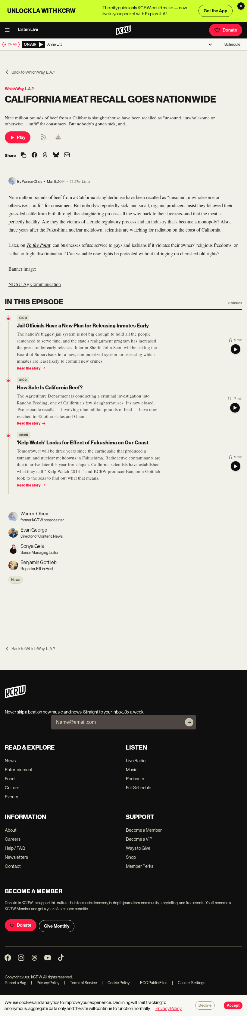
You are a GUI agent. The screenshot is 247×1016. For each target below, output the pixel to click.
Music (131, 769)
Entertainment (19, 769)
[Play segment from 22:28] (8, 436)
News (15, 580)
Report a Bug (15, 983)
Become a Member (144, 830)
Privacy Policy (45, 983)
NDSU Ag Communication (34, 284)
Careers (12, 839)
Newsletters (16, 857)
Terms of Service (80, 983)
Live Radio (135, 760)
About (11, 830)
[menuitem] (58, 137)
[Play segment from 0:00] (8, 319)
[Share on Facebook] (34, 155)
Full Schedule (138, 787)
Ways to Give (138, 848)
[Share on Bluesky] (56, 155)
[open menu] (9, 30)
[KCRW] (15, 696)
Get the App (215, 11)
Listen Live (28, 29)
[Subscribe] (189, 722)
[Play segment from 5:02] (8, 381)
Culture (12, 787)
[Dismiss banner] (241, 6)
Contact (13, 866)
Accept (233, 1005)
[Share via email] (67, 155)
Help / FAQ (15, 848)
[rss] (43, 139)
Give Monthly (56, 926)
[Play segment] (235, 349)
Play (21, 137)
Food (9, 778)
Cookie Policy (116, 983)
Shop (131, 857)
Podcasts (135, 778)
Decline (205, 1005)
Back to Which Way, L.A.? (33, 72)
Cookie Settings (191, 983)
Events (11, 796)
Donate (230, 30)
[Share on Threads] (45, 155)
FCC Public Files (150, 983)
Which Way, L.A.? (19, 89)
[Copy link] (23, 155)
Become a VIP (139, 839)
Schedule (232, 44)
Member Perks (139, 866)
